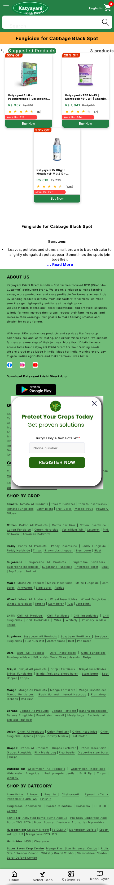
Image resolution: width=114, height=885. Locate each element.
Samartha (83, 805)
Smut (105, 566)
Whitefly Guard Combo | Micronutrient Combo (74, 853)
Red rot (31, 571)
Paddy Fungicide (95, 545)
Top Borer (16, 571)
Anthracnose (56, 640)
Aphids (59, 587)
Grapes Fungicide (19, 752)
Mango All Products (33, 689)
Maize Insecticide (59, 582)
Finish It (45, 798)
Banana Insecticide (93, 710)
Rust (70, 603)
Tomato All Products (34, 504)
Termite (40, 603)
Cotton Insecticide (93, 525)
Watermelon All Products (46, 768)
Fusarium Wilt (34, 640)
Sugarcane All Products (47, 562)
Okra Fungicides (93, 652)
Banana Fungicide (20, 715)
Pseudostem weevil (50, 715)
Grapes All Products (34, 747)
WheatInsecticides (63, 599)
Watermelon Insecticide (88, 768)
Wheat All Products (32, 599)
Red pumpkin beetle (59, 773)
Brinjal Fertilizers (63, 669)
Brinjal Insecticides (92, 669)
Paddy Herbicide (18, 550)
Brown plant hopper (58, 550)
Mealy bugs (75, 715)
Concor (12, 810)
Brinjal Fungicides (20, 673)
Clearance (41, 841)
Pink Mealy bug (45, 752)
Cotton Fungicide (19, 529)
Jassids (75, 657)
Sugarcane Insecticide (23, 566)
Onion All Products (30, 731)
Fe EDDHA (59, 829)
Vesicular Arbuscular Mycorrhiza (81, 822)
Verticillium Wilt (73, 529)
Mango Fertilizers (62, 689)
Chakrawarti (70, 794)
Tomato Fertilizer (63, 504)
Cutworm (93, 529)
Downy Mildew (57, 736)
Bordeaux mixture (59, 805)
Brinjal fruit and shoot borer (57, 673)
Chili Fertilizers (58, 615)
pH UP (19, 834)
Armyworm (25, 587)
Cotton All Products (33, 525)
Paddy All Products (32, 545)
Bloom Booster (45, 822)
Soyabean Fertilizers (76, 636)
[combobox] (57, 21)
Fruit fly (86, 773)
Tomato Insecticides (92, 504)
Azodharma (33, 805)
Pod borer (84, 640)
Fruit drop (98, 694)
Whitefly (71, 620)
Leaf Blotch (79, 736)
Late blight (83, 603)
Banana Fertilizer (64, 710)
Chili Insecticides (86, 615)
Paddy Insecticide (64, 545)
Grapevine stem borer (93, 752)
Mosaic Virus (83, 508)
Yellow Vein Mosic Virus (49, 657)
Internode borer (86, 566)
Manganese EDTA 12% (42, 834)
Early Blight (45, 508)
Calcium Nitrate (37, 829)
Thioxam (33, 794)
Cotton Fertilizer (64, 525)
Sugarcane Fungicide (57, 566)
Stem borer (83, 550)
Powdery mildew (94, 620)
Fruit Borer (64, 508)
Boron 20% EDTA (19, 822)
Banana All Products (34, 710)
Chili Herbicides (38, 620)
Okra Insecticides (63, 652)
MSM (28, 841)
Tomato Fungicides (20, 508)
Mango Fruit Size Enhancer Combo (71, 848)
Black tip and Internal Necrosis (62, 694)
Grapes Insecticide (93, 747)
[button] (9, 7)
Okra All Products (30, 652)
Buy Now (28, 124)
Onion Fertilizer (58, 731)
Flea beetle (66, 752)
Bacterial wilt (96, 715)
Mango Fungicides (20, 694)
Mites (57, 620)
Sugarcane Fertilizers (89, 562)
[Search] (105, 22)
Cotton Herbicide (46, 529)
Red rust (27, 698)
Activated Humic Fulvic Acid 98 (44, 817)
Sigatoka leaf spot (19, 719)
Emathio (51, 794)
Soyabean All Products (40, 636)
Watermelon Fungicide (23, 773)
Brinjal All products (33, 669)
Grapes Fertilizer (64, 747)
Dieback (12, 698)
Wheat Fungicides (94, 599)
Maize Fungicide (87, 582)
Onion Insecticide (84, 731)
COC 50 (99, 805)
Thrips (37, 550)
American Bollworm (36, 534)
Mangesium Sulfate (82, 829)
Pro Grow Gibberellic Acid (88, 817)
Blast (97, 550)
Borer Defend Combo (22, 857)
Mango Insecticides (93, 689)
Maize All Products (30, 582)
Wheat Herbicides (19, 603)
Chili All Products (30, 615)
